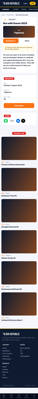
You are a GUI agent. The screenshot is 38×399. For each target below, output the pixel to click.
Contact (5, 369)
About (4, 367)
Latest (16, 9)
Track (23, 9)
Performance (6, 359)
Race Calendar (25, 348)
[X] (23, 121)
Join (32, 3)
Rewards (5, 372)
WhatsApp (6, 121)
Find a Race (10, 15)
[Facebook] (18, 121)
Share (27, 41)
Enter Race (19, 106)
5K (21, 351)
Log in (25, 3)
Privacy (4, 377)
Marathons (6, 351)
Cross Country (7, 353)
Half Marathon (25, 356)
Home (3, 15)
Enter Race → (11, 41)
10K (21, 353)
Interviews (5, 356)
